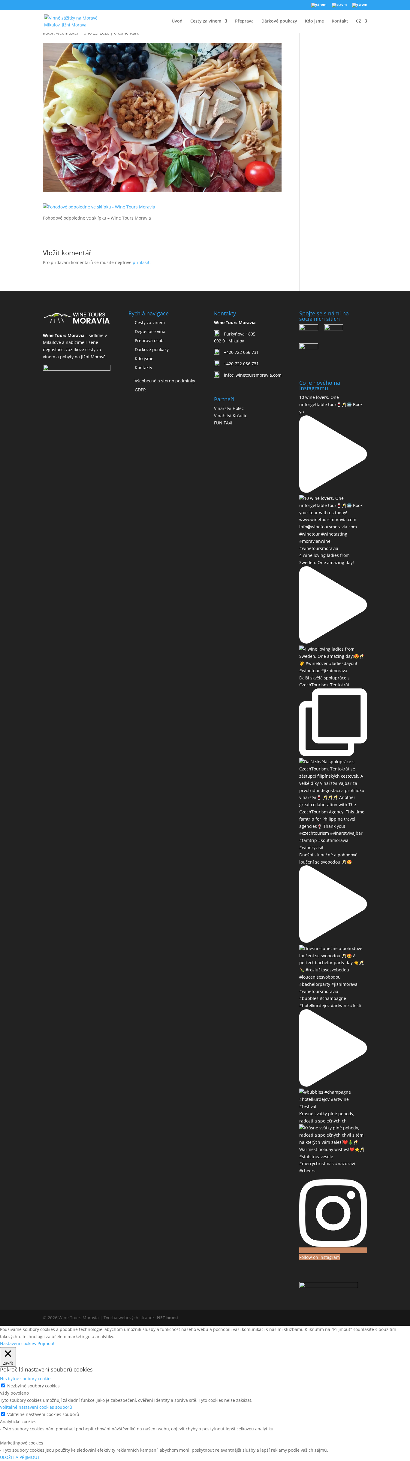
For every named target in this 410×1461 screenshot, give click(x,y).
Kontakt (340, 21)
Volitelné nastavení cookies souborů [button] (36, 1407)
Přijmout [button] (46, 1343)
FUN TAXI (223, 423)
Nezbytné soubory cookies (33, 1386)
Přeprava (244, 21)
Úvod (177, 21)
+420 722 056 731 (241, 352)
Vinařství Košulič (230, 415)
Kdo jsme (314, 21)
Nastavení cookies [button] (18, 1343)
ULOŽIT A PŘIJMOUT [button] (20, 1457)
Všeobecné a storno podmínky (165, 381)
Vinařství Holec (229, 408)
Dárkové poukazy (279, 21)
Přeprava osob (149, 340)
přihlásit (141, 262)
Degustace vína (150, 331)
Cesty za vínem (205, 21)
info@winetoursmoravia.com (253, 375)
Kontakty (143, 367)
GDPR (140, 390)
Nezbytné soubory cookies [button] (26, 1378)
